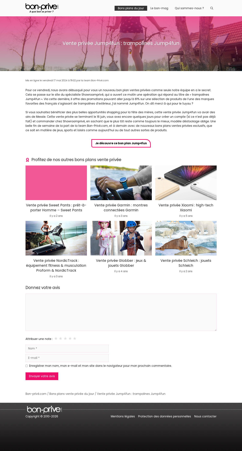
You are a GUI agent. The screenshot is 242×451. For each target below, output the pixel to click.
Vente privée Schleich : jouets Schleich (186, 263)
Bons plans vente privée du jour (71, 394)
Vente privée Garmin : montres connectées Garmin (121, 207)
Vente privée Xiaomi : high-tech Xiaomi (185, 207)
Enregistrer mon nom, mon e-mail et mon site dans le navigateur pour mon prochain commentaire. (100, 366)
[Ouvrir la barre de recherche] (211, 8)
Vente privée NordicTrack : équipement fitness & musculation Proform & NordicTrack (56, 265)
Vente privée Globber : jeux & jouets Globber (121, 263)
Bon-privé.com (36, 394)
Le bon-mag (159, 8)
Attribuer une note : (39, 339)
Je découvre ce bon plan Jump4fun (121, 143)
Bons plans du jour (131, 8)
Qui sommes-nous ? (189, 8)
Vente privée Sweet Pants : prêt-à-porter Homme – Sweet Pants (56, 207)
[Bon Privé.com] (42, 8)
